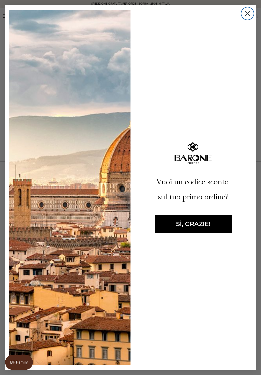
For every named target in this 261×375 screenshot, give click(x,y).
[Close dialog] (247, 13)
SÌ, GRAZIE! (193, 224)
